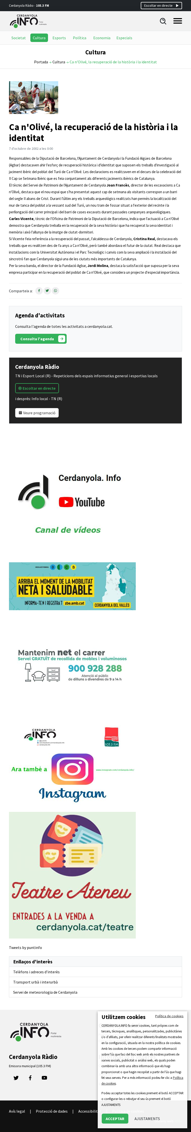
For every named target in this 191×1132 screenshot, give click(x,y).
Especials (124, 37)
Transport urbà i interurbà (35, 982)
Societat (18, 37)
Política (79, 37)
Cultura (39, 37)
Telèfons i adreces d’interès (36, 971)
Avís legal (17, 1111)
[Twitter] (16, 1079)
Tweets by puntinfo (25, 947)
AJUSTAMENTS (147, 1118)
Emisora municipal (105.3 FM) (30, 1066)
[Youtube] (44, 1079)
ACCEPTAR (115, 1118)
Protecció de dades (52, 1111)
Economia (101, 37)
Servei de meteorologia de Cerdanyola (45, 992)
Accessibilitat (89, 1111)
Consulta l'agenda (37, 338)
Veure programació (38, 412)
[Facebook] (30, 1079)
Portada (41, 61)
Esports (59, 37)
